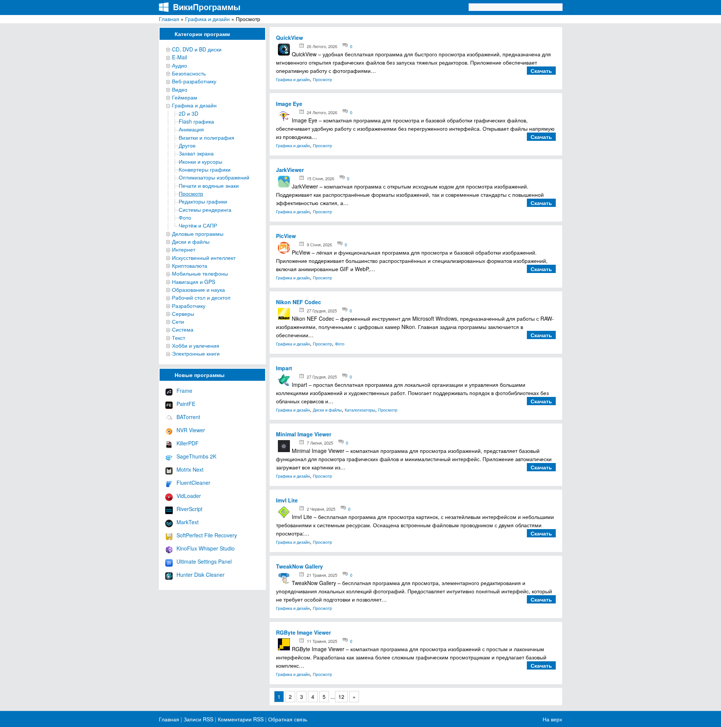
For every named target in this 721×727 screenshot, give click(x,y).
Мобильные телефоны (200, 273)
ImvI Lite (287, 500)
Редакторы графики (203, 201)
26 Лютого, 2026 (322, 46)
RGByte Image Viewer (303, 632)
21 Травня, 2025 (322, 575)
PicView (286, 236)
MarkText (187, 522)
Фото (185, 217)
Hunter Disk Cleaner (200, 574)
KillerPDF (187, 443)
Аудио (179, 65)
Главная (169, 19)
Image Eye (289, 103)
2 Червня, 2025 (321, 509)
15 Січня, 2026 (320, 178)
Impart (284, 368)
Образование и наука (198, 289)
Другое (187, 145)
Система (182, 329)
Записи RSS (198, 719)
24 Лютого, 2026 (322, 112)
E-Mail (179, 57)
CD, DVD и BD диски (197, 49)
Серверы (183, 313)
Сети (178, 321)
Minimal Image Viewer (303, 434)
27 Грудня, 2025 (322, 311)
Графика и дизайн (207, 19)
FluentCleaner (193, 482)
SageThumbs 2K (196, 456)
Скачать (541, 70)
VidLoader (188, 495)
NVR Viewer (190, 430)
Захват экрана (196, 153)
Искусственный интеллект (203, 257)
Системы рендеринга (205, 209)
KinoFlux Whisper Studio (205, 548)
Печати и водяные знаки (209, 185)
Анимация (191, 129)
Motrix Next (190, 469)
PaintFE (185, 403)
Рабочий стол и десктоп (201, 297)
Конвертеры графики (205, 169)
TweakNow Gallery (299, 566)
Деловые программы (197, 233)
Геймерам (184, 97)
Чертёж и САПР (198, 225)
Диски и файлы (191, 241)
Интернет (183, 249)
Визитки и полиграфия (206, 137)
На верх (552, 719)
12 (341, 696)
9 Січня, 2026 (319, 244)
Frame (184, 390)
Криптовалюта (189, 265)
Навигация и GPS (193, 281)
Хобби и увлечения (195, 345)
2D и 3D (188, 113)
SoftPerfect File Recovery (206, 535)
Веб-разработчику (194, 81)
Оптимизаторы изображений (214, 177)
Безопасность (189, 73)
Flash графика (196, 121)
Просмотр (191, 193)
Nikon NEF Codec (298, 302)
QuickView (289, 37)
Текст (178, 337)
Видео (179, 89)
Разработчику (188, 305)
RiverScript (189, 509)
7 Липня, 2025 (320, 443)
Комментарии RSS (241, 719)
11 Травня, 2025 (322, 641)
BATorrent (188, 417)
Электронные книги (196, 353)
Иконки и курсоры (200, 161)
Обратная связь (287, 719)
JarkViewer (290, 169)
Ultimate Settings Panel (204, 561)
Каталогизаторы (360, 410)
